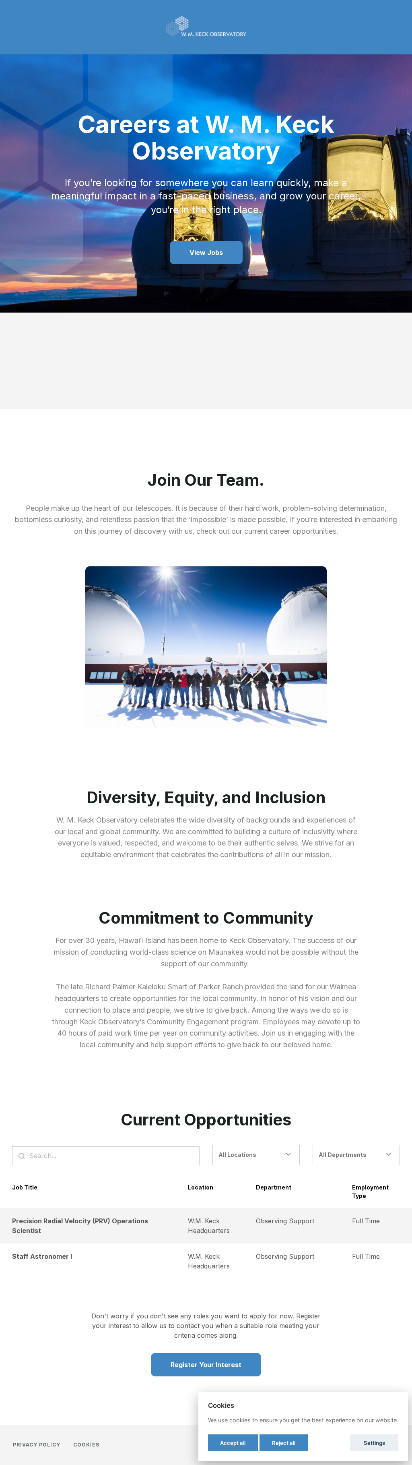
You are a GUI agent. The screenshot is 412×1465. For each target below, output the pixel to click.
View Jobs (206, 253)
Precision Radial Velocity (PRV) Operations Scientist (80, 1226)
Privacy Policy (36, 1445)
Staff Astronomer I (42, 1256)
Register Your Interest (206, 1365)
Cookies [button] (86, 1445)
